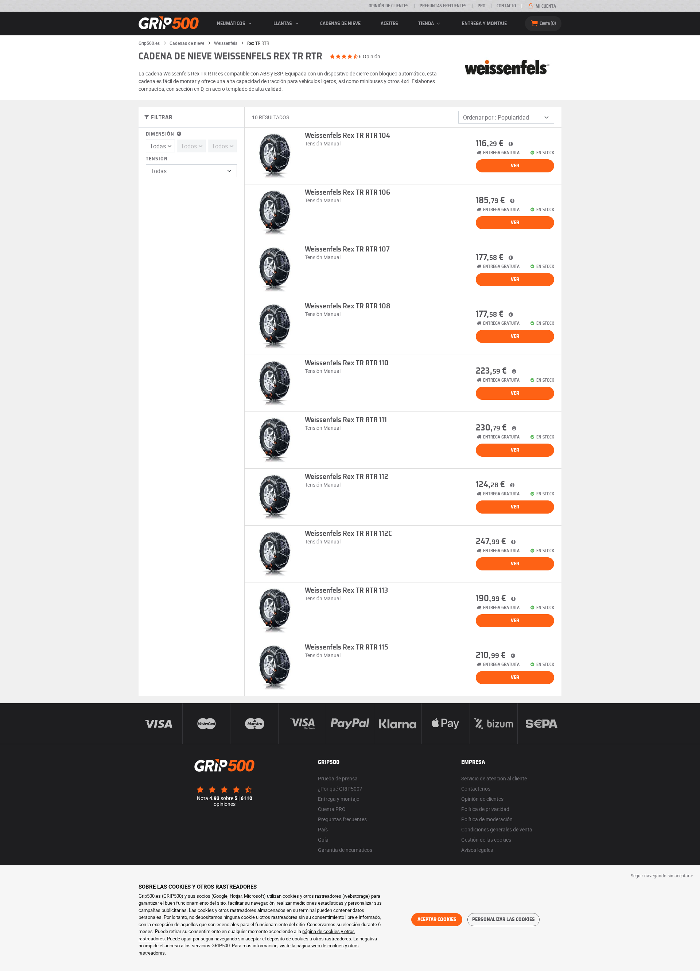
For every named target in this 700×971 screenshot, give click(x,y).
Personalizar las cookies (503, 919)
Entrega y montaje (484, 23)
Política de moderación (487, 819)
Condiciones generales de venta (496, 829)
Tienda (426, 23)
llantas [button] (283, 23)
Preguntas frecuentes (443, 6)
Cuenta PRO (332, 809)
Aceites (389, 23)
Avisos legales (477, 849)
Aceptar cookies (436, 919)
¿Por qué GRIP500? (340, 788)
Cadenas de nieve (340, 23)
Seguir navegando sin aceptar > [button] (662, 875)
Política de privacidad (485, 809)
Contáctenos (475, 788)
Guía (323, 839)
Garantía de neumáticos (345, 849)
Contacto (506, 6)
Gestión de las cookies (486, 839)
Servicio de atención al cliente (494, 778)
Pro (481, 6)
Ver (515, 165)
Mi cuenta (545, 6)
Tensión (157, 158)
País (323, 829)
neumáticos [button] (231, 23)
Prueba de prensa (338, 778)
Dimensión (161, 134)
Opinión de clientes (388, 6)
